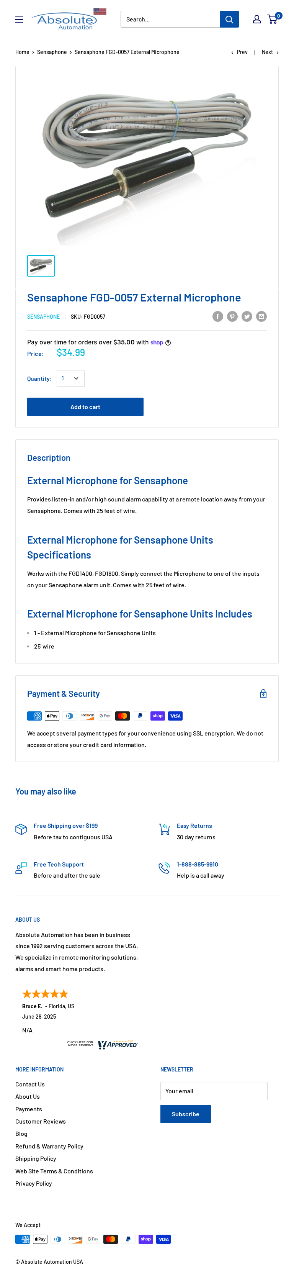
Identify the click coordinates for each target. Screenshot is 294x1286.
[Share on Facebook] (217, 316)
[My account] (257, 19)
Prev (242, 52)
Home (22, 52)
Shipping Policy (35, 1158)
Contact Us (30, 1084)
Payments (28, 1108)
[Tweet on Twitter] (247, 316)
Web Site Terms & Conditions (54, 1171)
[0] (272, 19)
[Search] (229, 19)
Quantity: (39, 378)
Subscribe (185, 1113)
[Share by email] (261, 316)
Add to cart (85, 406)
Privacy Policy (33, 1183)
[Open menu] (19, 19)
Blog (21, 1133)
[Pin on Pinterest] (232, 316)
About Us (27, 1096)
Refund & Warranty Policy (49, 1146)
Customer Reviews (40, 1121)
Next (267, 52)
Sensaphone (52, 52)
